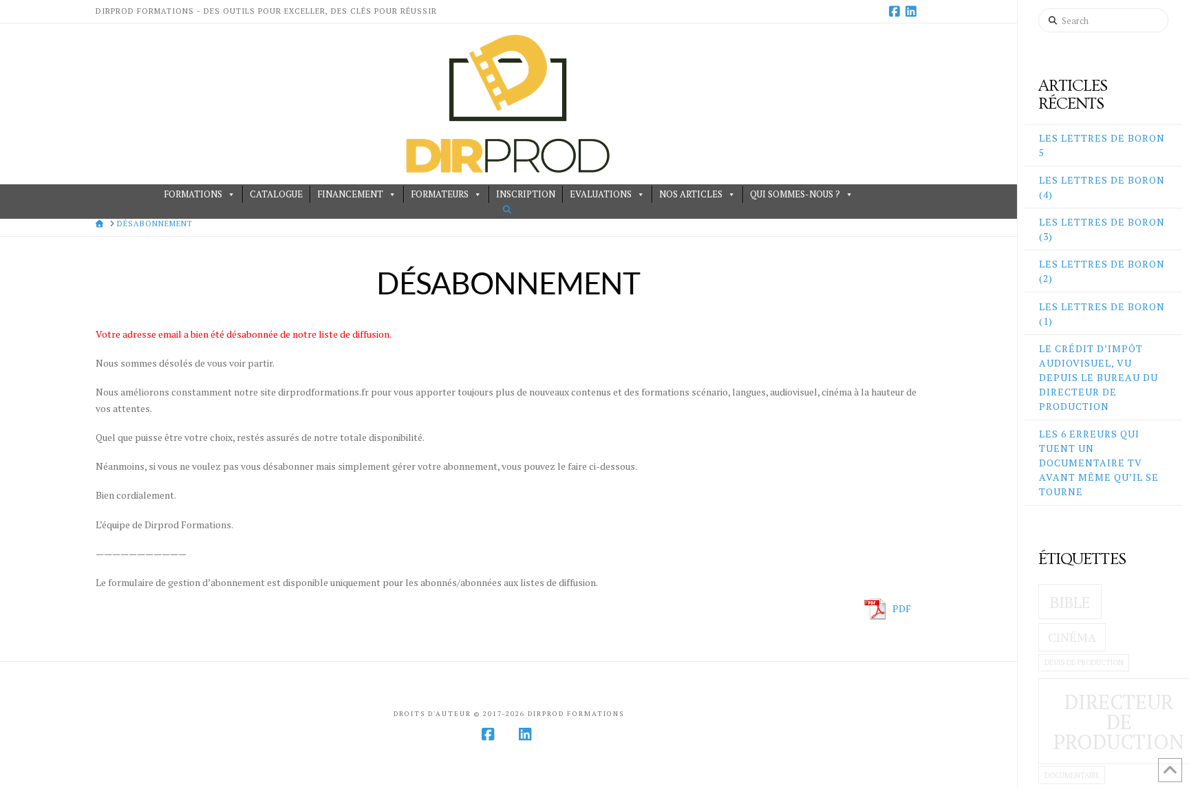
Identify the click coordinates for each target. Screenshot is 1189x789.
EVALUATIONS (601, 194)
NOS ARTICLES (690, 194)
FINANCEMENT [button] (350, 194)
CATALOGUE (276, 194)
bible (1070, 602)
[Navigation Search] (508, 209)
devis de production (1084, 662)
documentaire (1072, 775)
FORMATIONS (193, 194)
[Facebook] (896, 11)
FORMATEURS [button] (440, 194)
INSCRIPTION (525, 194)
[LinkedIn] (913, 11)
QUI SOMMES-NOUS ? (795, 194)
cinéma (1072, 637)
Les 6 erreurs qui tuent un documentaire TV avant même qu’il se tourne (1099, 462)
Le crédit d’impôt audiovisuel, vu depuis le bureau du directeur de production (1098, 377)
